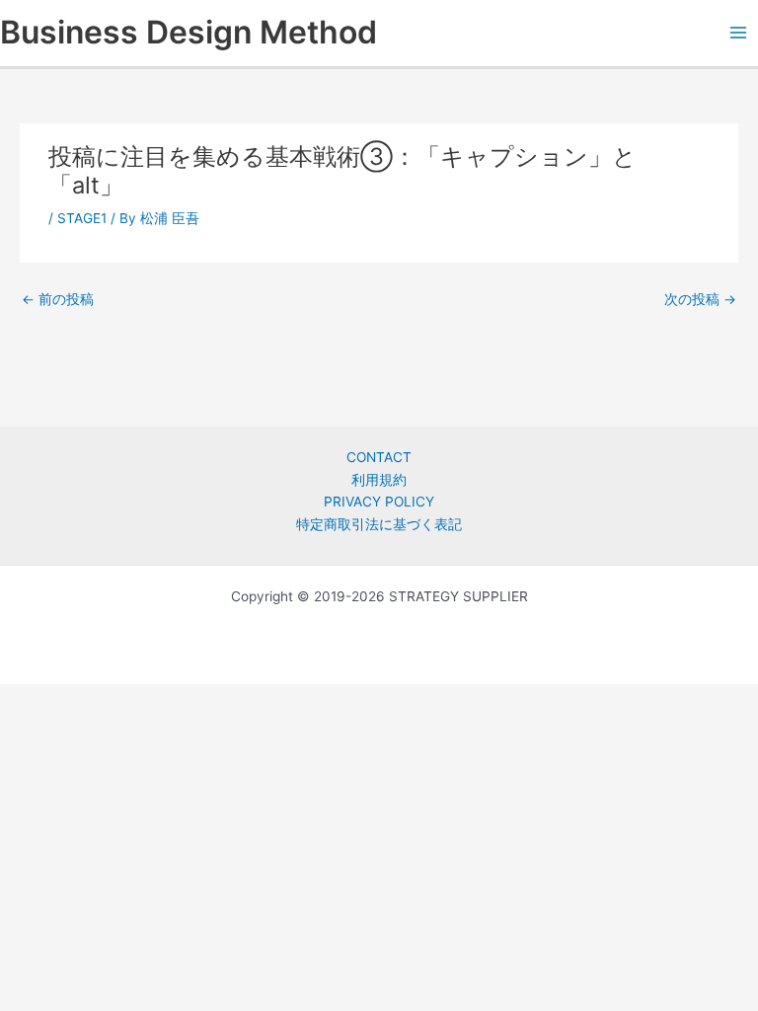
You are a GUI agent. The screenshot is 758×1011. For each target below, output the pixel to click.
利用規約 (379, 480)
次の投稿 (700, 299)
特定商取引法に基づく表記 (379, 524)
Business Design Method (188, 32)
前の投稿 (58, 299)
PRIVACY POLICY (379, 501)
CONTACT (379, 457)
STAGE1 (82, 218)
